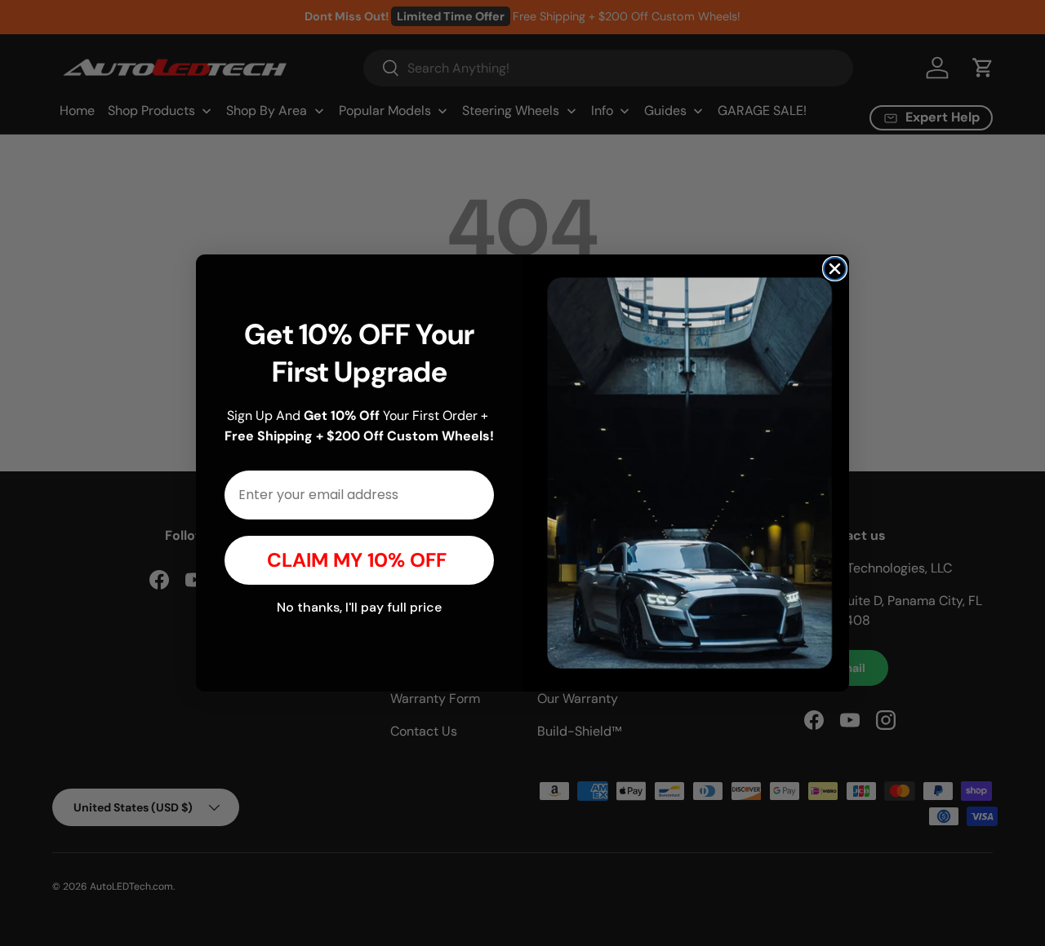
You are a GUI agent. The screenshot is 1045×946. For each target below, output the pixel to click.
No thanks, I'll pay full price (359, 607)
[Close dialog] (835, 269)
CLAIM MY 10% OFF (359, 559)
